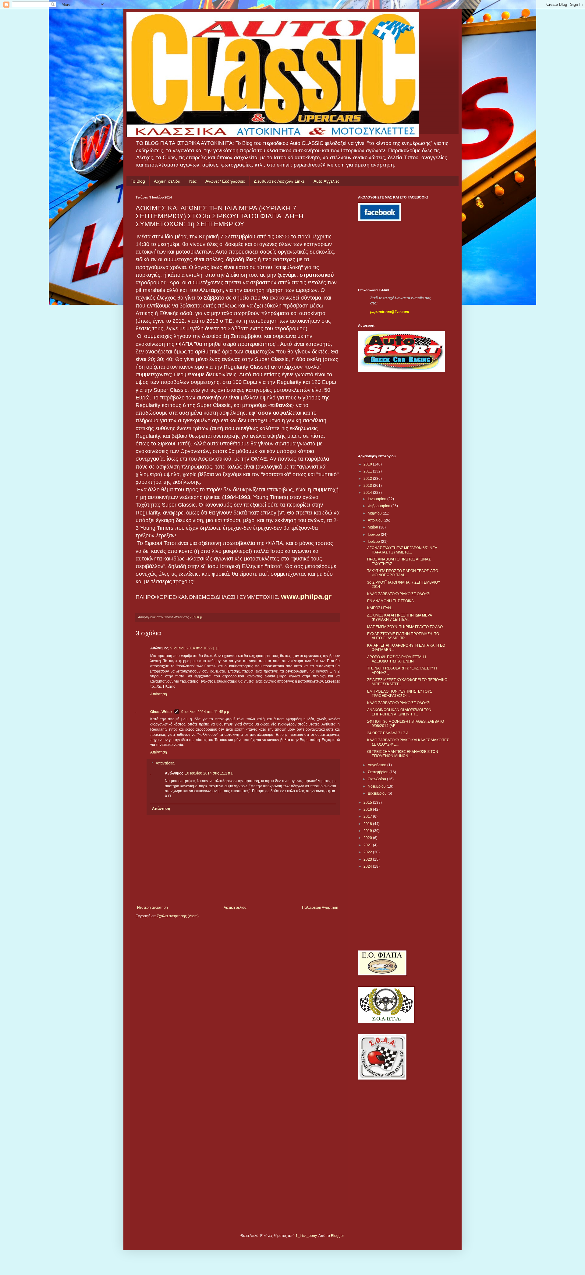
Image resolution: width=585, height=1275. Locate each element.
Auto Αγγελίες (326, 181)
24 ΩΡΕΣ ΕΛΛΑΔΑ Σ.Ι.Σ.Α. (388, 733)
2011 (368, 471)
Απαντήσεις (165, 763)
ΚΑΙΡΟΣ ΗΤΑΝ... (380, 608)
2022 (368, 852)
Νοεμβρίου (377, 786)
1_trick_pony (306, 1236)
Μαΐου (373, 527)
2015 (368, 802)
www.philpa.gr (306, 596)
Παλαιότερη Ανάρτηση (320, 907)
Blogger (337, 1236)
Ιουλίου (374, 541)
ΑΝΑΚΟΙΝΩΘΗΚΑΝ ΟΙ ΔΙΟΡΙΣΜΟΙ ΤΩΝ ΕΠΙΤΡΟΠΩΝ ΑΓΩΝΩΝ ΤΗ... (399, 712)
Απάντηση (158, 694)
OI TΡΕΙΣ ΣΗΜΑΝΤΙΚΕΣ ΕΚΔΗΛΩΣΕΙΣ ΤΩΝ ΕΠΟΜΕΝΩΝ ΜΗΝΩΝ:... (402, 754)
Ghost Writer (161, 712)
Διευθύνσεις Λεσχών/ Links (279, 181)
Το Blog (138, 181)
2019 (368, 831)
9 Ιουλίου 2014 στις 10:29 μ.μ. (194, 648)
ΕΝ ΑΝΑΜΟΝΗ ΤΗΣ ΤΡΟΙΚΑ (390, 601)
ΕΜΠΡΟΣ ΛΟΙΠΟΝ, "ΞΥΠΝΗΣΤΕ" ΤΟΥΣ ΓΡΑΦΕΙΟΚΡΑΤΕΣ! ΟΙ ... (399, 693)
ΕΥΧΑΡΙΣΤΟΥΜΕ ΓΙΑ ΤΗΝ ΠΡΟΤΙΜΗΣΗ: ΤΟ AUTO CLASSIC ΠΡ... (403, 636)
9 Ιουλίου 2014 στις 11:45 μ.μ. (205, 712)
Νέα (193, 181)
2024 (368, 866)
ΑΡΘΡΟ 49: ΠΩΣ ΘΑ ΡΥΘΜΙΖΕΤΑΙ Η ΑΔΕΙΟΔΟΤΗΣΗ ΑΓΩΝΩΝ (396, 659)
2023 (368, 859)
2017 (368, 816)
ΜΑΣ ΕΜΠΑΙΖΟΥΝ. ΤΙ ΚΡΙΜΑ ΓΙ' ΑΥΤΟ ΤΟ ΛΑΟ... (406, 627)
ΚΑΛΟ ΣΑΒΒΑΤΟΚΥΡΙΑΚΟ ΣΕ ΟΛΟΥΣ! (398, 594)
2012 (368, 478)
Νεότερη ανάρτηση (152, 907)
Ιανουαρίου (377, 499)
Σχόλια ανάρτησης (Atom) (178, 916)
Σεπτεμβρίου (378, 772)
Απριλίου (376, 520)
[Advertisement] (385, 255)
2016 (368, 809)
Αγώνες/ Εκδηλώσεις (225, 181)
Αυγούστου (377, 765)
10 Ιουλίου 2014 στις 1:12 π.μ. (209, 773)
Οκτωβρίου (377, 779)
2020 (368, 838)
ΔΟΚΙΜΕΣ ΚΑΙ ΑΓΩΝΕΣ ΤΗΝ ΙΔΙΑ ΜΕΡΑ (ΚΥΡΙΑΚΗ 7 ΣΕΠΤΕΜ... (399, 617)
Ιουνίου (374, 534)
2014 (368, 492)
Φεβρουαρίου (379, 506)
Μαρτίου (375, 513)
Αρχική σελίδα (167, 181)
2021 (368, 845)
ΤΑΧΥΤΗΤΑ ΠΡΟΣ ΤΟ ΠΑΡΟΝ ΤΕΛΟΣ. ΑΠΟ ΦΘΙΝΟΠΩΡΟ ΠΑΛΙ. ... (402, 573)
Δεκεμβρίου (378, 793)
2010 (368, 464)
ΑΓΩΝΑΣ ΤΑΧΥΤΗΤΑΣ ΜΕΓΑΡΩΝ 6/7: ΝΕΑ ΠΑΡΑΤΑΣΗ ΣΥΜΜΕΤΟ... (402, 550)
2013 (368, 485)
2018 (368, 824)
